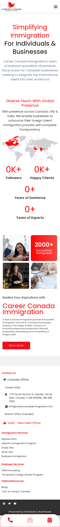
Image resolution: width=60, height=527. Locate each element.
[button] (55, 6)
